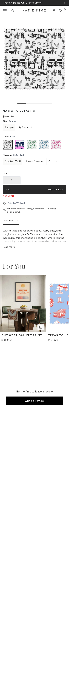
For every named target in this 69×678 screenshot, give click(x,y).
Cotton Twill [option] (13, 161)
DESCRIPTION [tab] (11, 220)
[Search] (12, 10)
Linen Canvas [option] (34, 161)
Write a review (35, 401)
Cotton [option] (53, 161)
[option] (9, 127)
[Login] (54, 10)
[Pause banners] (65, 3)
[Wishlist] (60, 10)
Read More (9, 246)
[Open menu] (4, 10)
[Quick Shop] (41, 327)
